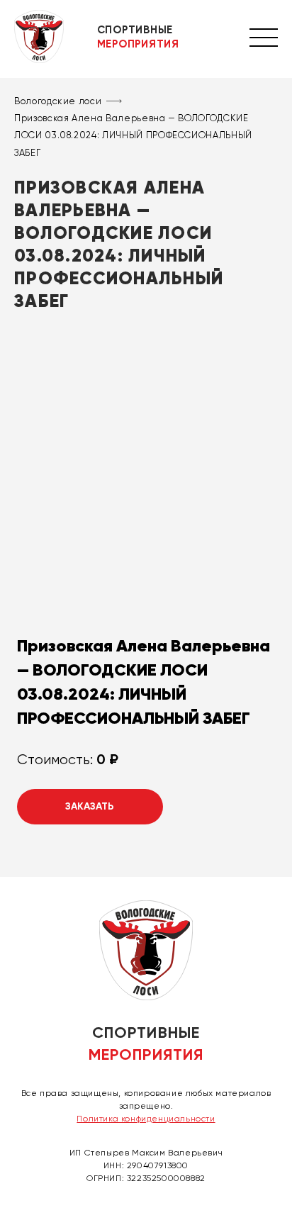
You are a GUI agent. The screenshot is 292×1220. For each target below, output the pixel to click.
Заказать (89, 806)
